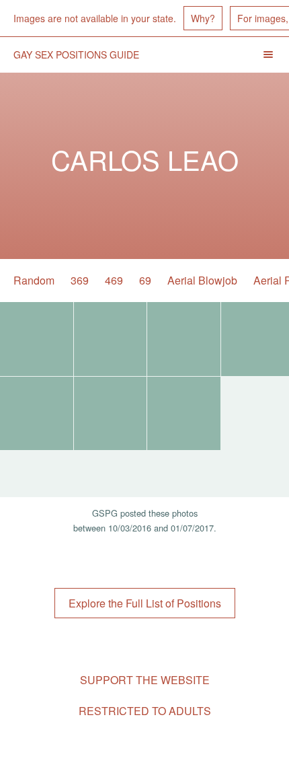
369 (80, 280)
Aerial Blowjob (202, 280)
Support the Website (145, 680)
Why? (203, 18)
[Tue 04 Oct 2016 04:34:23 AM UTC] (183, 339)
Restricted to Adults (145, 710)
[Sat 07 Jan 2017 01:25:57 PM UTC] (110, 339)
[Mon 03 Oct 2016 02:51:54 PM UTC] (183, 414)
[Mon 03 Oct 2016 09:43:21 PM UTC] (36, 414)
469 (114, 280)
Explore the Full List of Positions (145, 603)
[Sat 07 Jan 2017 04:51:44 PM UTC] (36, 339)
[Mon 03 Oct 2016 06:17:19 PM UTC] (110, 414)
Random (33, 280)
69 (145, 280)
